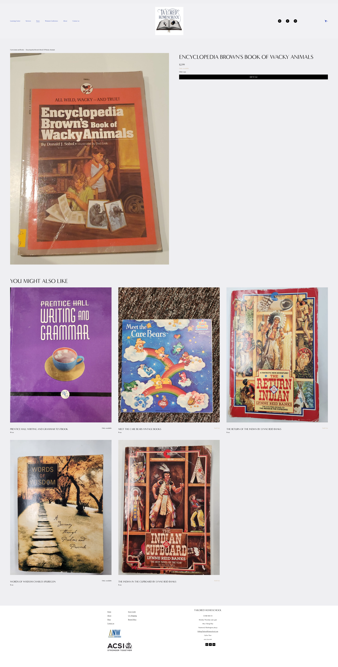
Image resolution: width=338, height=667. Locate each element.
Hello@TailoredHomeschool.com (208, 631)
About (109, 616)
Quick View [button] (60, 355)
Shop (109, 620)
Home (109, 612)
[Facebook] (287, 21)
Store (38, 21)
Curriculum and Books (17, 50)
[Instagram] (279, 21)
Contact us (76, 21)
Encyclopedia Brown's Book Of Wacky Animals (40, 50)
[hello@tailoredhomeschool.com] (295, 21)
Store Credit (132, 612)
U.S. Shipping (132, 616)
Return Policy (132, 620)
